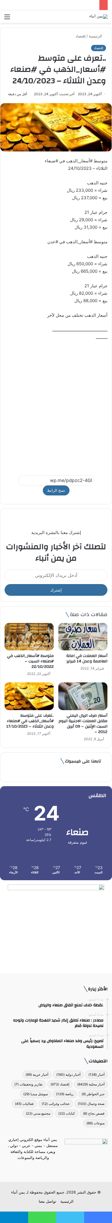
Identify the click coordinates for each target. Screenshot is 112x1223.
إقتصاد (81, 36)
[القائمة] (7, 18)
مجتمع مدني (38, 1113)
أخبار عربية (37, 1074)
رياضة (65, 1094)
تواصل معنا (47, 1201)
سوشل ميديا (35, 1094)
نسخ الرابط (56, 490)
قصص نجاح (94, 1113)
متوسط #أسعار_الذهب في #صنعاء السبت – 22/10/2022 (30, 661)
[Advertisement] (56, 405)
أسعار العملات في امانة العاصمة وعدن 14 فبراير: (86, 658)
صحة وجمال (91, 1104)
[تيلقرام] (52, 1168)
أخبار (96, 1074)
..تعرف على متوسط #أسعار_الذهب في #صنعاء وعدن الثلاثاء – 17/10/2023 (30, 721)
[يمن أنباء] (98, 16)
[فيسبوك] (66, 1168)
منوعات (95, 1123)
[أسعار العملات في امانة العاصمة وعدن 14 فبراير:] (82, 636)
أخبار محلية (91, 1084)
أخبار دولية (68, 1074)
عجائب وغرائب (56, 1104)
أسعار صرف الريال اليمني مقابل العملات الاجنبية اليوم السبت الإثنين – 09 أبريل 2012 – (83, 724)
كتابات (66, 1113)
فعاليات (24, 1104)
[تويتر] (59, 1168)
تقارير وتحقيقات (28, 1084)
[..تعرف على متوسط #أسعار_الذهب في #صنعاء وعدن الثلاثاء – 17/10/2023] (29, 696)
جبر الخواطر (93, 1094)
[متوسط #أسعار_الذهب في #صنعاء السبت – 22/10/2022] (29, 636)
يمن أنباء (18, 1192)
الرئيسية (96, 36)
